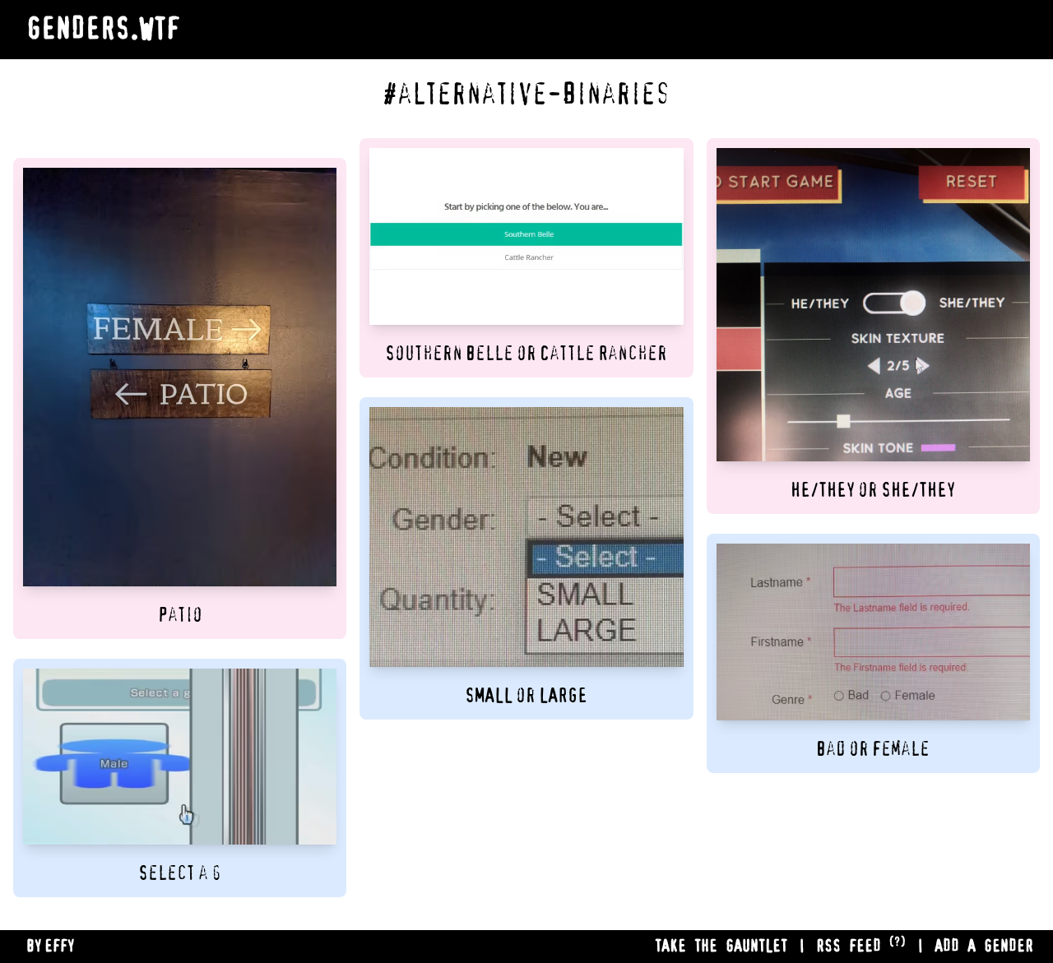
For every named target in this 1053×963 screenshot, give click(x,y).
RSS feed (848, 946)
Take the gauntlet (721, 946)
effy (59, 946)
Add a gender (984, 946)
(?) (897, 942)
